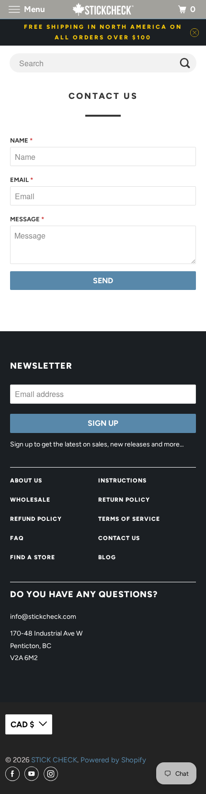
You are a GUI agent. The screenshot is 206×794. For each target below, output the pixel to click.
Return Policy (124, 499)
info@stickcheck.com (43, 617)
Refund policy (36, 519)
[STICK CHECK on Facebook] (14, 774)
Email (21, 179)
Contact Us (119, 538)
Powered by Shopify (113, 760)
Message (27, 219)
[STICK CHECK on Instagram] (52, 774)
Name (21, 140)
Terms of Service (129, 519)
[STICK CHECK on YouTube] (33, 774)
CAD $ (22, 724)
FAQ (17, 538)
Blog (107, 557)
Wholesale (30, 499)
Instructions (122, 480)
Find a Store (32, 557)
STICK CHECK (54, 760)
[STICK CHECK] (103, 9)
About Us (26, 480)
